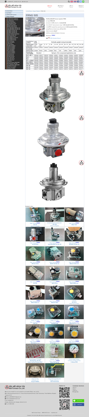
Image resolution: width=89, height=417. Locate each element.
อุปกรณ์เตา (9, 12)
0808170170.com (46, 412)
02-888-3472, (11, 1)
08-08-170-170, (17, 1)
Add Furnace (79, 404)
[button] (69, 1)
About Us (74, 387)
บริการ (71, 6)
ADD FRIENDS (79, 400)
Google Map (75, 391)
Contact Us (75, 390)
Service (74, 389)
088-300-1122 (25, 1)
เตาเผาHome (29, 11)
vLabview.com (54, 412)
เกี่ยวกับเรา (61, 6)
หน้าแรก (49, 6)
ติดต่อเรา (81, 6)
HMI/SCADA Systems (11, 14)
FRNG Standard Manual (55, 38)
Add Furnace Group (36, 412)
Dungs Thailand (36, 11)
